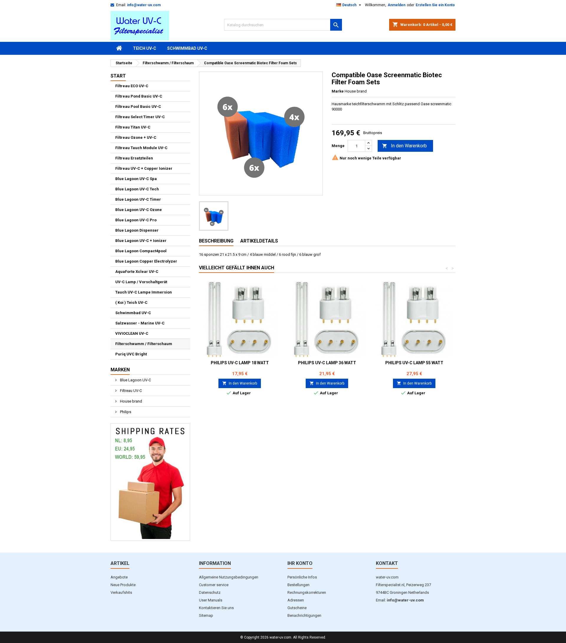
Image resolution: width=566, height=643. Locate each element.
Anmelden (396, 5)
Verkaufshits (121, 592)
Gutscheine (297, 608)
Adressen (295, 600)
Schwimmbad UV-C (187, 48)
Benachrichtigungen (304, 615)
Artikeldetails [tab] (259, 241)
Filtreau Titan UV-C (132, 127)
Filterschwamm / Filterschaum (143, 344)
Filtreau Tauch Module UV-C (141, 148)
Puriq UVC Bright (131, 354)
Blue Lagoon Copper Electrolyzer (146, 261)
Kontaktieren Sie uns (216, 608)
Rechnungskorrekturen (306, 592)
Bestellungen (298, 585)
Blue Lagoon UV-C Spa (136, 179)
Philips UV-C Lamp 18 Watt (240, 362)
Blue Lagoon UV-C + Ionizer (141, 240)
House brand (130, 401)
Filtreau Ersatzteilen (134, 158)
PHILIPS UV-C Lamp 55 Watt (414, 362)
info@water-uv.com (144, 5)
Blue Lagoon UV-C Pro (136, 220)
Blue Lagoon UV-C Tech (137, 189)
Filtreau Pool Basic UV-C (138, 106)
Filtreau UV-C (130, 390)
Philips (125, 412)
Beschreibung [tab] (216, 241)
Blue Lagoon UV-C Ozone (138, 209)
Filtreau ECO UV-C (131, 86)
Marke (338, 91)
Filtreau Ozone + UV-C (135, 137)
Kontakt (387, 563)
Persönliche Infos (302, 577)
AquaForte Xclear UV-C (136, 271)
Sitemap (206, 615)
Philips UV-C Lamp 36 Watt (327, 362)
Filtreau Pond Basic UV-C (138, 96)
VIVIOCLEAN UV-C (131, 333)
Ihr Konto (299, 563)
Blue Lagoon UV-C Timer (138, 199)
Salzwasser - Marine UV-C (139, 323)
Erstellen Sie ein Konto (435, 5)
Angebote (119, 577)
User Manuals (210, 600)
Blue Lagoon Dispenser (137, 230)
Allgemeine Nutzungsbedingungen (228, 577)
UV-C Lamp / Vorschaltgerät (141, 282)
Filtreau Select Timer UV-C (140, 117)
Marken (120, 369)
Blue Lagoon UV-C (135, 380)
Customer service (213, 585)
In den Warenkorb (404, 146)
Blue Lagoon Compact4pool (141, 251)
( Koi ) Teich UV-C (131, 302)
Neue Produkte (123, 585)
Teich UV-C (144, 48)
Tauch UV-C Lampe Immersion (143, 292)
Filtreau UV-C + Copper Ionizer (143, 168)
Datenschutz (210, 592)
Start (118, 76)
